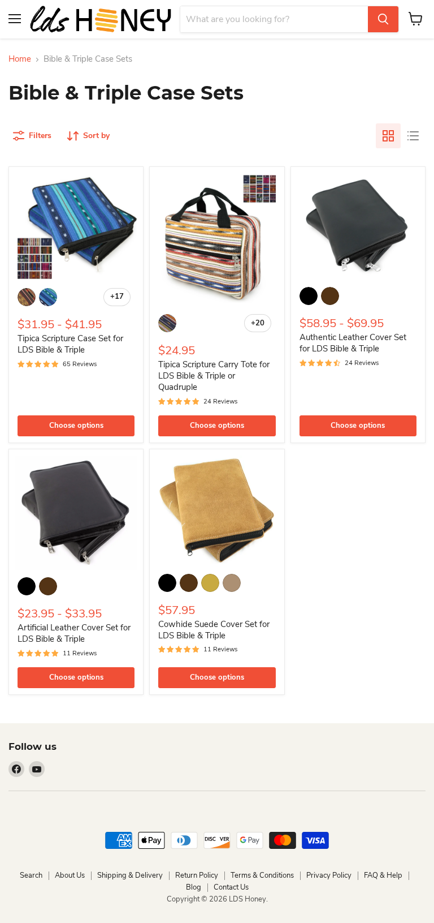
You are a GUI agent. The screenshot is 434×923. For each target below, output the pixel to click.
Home (19, 59)
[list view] (413, 135)
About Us (70, 875)
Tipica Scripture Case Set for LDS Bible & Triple (70, 344)
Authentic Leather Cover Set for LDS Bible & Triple (353, 343)
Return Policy (196, 875)
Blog (193, 887)
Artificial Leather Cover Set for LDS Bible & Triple (74, 633)
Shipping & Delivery (130, 875)
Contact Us (231, 887)
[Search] (383, 19)
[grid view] (388, 135)
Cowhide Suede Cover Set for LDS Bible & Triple (214, 630)
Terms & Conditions (262, 875)
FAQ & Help (383, 875)
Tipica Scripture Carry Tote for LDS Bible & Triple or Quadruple (214, 375)
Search (31, 875)
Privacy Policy (328, 875)
